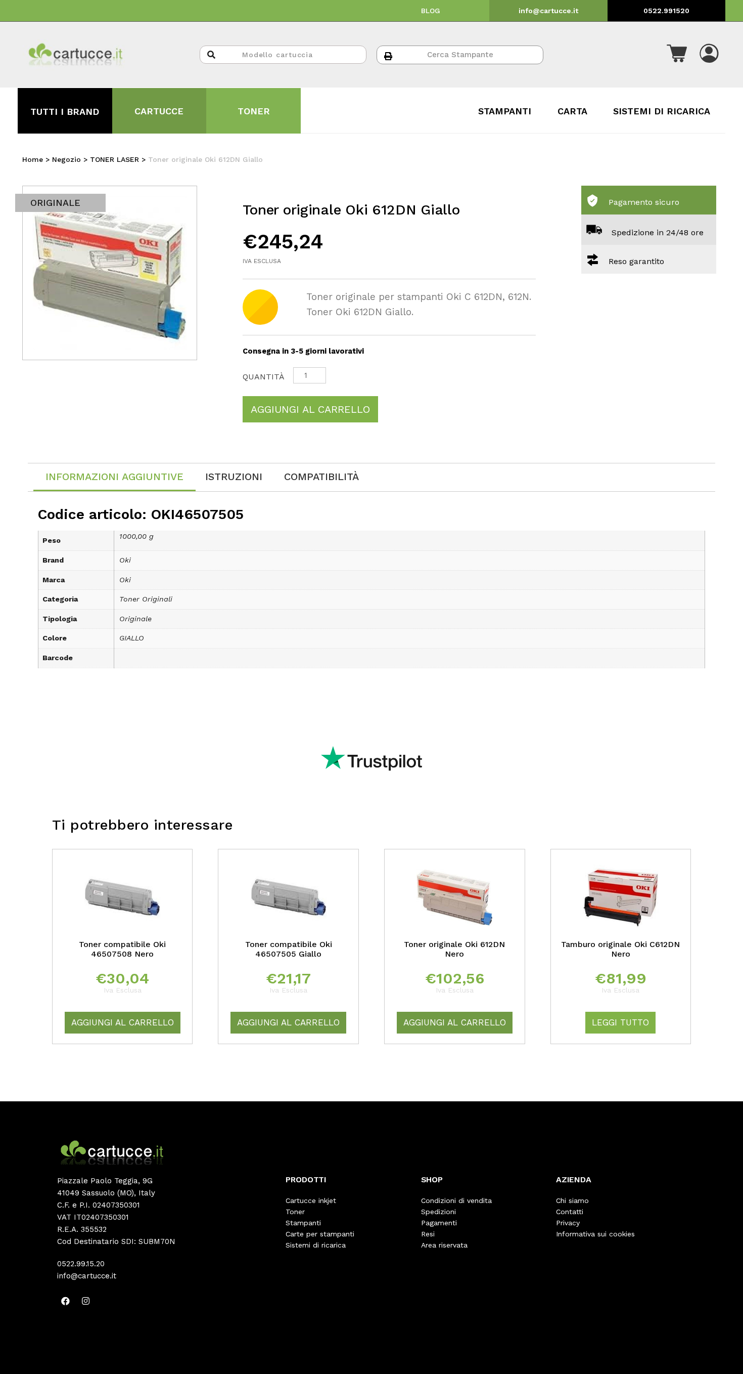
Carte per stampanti (320, 1234)
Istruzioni (233, 476)
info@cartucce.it (548, 11)
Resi (428, 1234)
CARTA (572, 111)
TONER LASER (114, 159)
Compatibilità (321, 476)
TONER (254, 111)
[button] (677, 55)
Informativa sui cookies (595, 1234)
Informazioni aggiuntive (114, 476)
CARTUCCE (158, 111)
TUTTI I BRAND (64, 111)
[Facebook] (65, 1300)
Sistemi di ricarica (316, 1245)
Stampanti (303, 1223)
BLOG (430, 11)
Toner (295, 1212)
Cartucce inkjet (311, 1200)
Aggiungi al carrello (310, 409)
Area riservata (444, 1245)
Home (32, 159)
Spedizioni (438, 1212)
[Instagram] (86, 1300)
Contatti (569, 1212)
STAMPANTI (504, 111)
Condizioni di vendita (456, 1200)
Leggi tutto (620, 1022)
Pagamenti (439, 1223)
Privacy (568, 1223)
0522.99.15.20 (81, 1263)
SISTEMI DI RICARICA (661, 111)
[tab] (114, 477)
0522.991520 (666, 11)
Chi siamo (572, 1200)
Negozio (66, 159)
